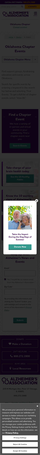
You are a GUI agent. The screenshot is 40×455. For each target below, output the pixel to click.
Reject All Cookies (20, 444)
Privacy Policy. (12, 433)
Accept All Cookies (20, 451)
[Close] (37, 406)
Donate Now (20, 246)
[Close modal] (36, 200)
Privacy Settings (20, 438)
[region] (20, 429)
